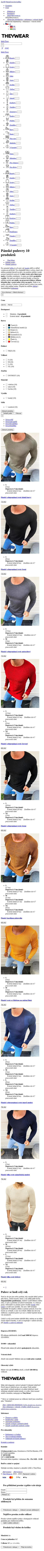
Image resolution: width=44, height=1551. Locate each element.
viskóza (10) (12, 384)
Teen (11, 154)
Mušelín (12, 143)
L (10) (10, 364)
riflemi (35, 286)
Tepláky (12, 107)
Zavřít (3, 2)
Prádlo (12, 121)
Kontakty (8, 6)
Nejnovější (9, 420)
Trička (12, 89)
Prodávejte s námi (11, 1420)
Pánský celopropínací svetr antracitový (16, 652)
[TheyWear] (13, 1381)
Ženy (7, 41)
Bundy (12, 58)
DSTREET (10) (14, 375)
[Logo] (15, 39)
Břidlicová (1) (15, 337)
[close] (1, 50)
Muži (3, 41)
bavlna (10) (12, 389)
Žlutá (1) (13, 339)
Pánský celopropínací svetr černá (13, 569)
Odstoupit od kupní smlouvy (15, 1438)
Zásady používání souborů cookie (17, 1426)
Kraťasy (12, 218)
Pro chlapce (14, 163)
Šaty (11, 94)
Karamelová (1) (16, 335)
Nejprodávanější (11, 422)
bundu (27, 268)
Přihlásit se (5, 1494)
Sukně (12, 98)
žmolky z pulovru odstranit (13, 1323)
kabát (3, 1307)
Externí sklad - (19, 316)
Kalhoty (12, 103)
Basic (11, 134)
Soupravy (13, 112)
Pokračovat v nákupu (10, 1510)
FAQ (7, 8)
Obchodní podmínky (12, 1422)
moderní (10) (12, 407)
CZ (9, 24)
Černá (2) (13, 325)
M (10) (10, 362)
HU (14, 29)
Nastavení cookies (29, 1474)
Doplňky (12, 125)
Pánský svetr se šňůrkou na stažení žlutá (16, 1000)
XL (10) (11, 366)
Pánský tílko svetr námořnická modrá (15, 1175)
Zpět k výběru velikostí (10, 1523)
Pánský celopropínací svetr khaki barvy (16, 497)
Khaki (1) (13, 330)
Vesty (11, 80)
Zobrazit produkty (7, 411)
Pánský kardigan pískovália (11, 918)
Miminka (13, 158)
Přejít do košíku (26, 1547)
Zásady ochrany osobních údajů (16, 1424)
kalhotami (14, 288)
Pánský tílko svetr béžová (10, 1277)
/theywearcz (6, 1472)
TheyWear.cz (7, 1474)
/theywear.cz (17, 1472)
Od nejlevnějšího (11, 424)
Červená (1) (14, 342)
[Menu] (11, 48)
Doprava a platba (11, 1418)
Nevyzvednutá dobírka (13, 1436)
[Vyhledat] (2, 46)
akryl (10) (11, 387)
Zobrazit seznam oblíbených (29, 1510)
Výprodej (13, 147)
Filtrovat (18, 413)
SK (14, 26)
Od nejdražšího (10, 426)
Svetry (12, 67)
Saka (11, 76)
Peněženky (13, 232)
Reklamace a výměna (13, 1434)
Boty (11, 130)
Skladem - (17, 314)
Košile (12, 85)
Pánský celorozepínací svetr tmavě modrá (17, 1103)
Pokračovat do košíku (13, 2)
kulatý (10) (12, 398)
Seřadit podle (7, 413)
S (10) (10, 360)
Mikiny (12, 72)
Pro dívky (13, 167)
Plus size (12, 139)
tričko (12, 268)
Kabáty (12, 63)
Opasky (12, 236)
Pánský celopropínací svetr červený (14, 744)
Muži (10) (11, 351)
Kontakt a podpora (7, 1442)
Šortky (12, 116)
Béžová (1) (14, 332)
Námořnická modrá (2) (18, 328)
